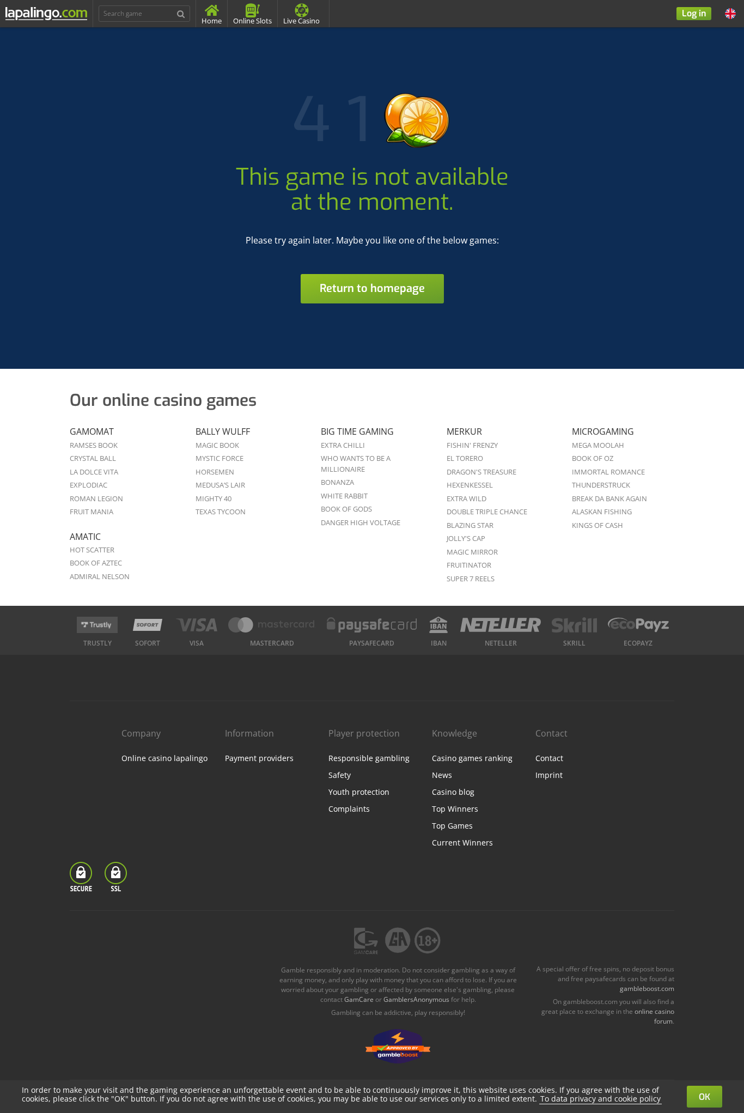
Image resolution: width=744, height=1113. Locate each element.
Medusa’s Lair (220, 485)
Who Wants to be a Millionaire (356, 463)
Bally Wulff (223, 431)
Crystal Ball (93, 458)
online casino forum (654, 1016)
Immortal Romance (608, 472)
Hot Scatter (92, 550)
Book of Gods (346, 509)
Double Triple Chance (487, 511)
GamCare (359, 999)
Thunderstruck (601, 485)
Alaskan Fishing (602, 511)
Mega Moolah (598, 445)
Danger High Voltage (360, 522)
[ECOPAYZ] (638, 625)
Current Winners (462, 842)
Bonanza (337, 482)
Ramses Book (94, 445)
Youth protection (358, 792)
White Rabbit (344, 496)
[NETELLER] (500, 625)
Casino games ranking (472, 758)
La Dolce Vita (94, 472)
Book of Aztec (96, 563)
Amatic (85, 537)
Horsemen (215, 472)
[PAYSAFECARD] (372, 625)
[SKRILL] (574, 625)
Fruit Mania (91, 511)
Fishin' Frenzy (472, 445)
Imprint (549, 775)
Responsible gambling (369, 758)
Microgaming (603, 431)
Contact (549, 758)
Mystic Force (219, 458)
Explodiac (88, 485)
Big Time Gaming (357, 431)
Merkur (464, 431)
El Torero (465, 458)
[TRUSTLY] (97, 625)
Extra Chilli (343, 445)
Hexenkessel (470, 485)
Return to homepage (372, 288)
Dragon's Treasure (481, 472)
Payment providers (259, 758)
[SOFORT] (147, 625)
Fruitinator (469, 565)
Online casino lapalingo (164, 758)
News (442, 775)
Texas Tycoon (221, 511)
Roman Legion (96, 498)
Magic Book (217, 445)
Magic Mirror (472, 552)
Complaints (349, 809)
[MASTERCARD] (272, 625)
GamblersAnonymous (416, 999)
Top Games (452, 825)
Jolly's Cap (466, 538)
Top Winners (455, 809)
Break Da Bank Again (609, 498)
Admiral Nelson (100, 576)
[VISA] (196, 625)
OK (704, 1097)
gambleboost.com (647, 988)
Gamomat (92, 431)
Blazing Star (470, 525)
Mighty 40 (213, 498)
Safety (339, 775)
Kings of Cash (597, 525)
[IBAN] (438, 625)
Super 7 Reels (471, 578)
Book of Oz (592, 458)
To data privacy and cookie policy (600, 1098)
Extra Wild (466, 498)
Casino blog (453, 792)
